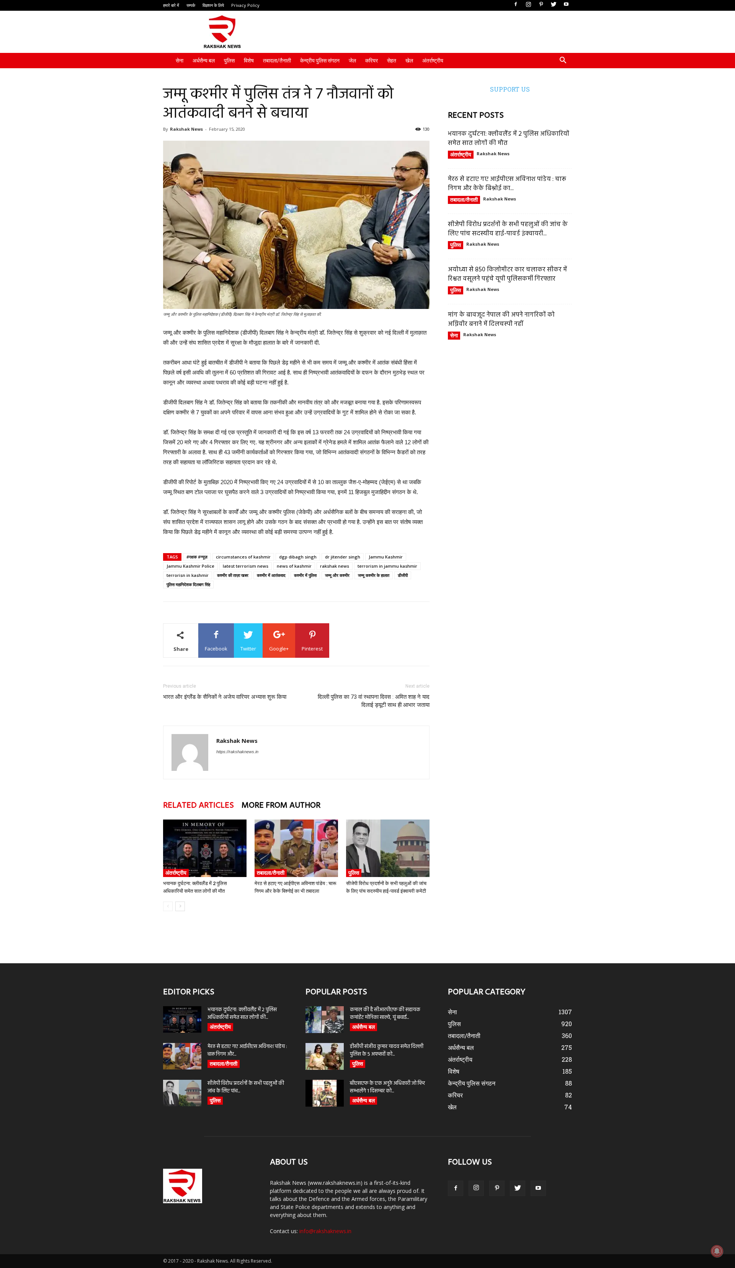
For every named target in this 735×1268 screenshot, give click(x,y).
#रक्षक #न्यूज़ (196, 557)
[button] (563, 61)
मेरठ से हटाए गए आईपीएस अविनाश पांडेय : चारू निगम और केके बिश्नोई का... (507, 184)
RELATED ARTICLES (198, 805)
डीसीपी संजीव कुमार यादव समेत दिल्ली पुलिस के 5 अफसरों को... (386, 1050)
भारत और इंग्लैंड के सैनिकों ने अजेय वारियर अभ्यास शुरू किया (224, 696)
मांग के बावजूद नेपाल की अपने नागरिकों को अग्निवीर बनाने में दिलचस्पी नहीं (501, 319)
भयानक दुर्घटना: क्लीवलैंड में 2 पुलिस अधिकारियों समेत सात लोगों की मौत (508, 138)
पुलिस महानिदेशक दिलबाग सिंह (188, 584)
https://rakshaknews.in (237, 751)
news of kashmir (294, 566)
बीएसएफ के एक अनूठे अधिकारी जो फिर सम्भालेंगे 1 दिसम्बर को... (387, 1087)
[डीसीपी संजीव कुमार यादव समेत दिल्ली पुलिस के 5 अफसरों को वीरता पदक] (324, 1056)
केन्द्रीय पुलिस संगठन (320, 60)
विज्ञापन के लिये (213, 5)
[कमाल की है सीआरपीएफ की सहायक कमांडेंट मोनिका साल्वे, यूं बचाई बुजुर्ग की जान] (324, 1019)
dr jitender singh (342, 557)
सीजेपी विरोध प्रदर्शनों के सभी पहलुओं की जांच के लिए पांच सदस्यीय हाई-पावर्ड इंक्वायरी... (508, 229)
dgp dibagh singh (298, 557)
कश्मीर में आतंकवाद (271, 575)
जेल (352, 60)
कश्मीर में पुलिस (305, 575)
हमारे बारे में (171, 5)
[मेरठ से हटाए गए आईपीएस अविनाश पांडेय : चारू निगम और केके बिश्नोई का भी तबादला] (296, 848)
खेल (409, 60)
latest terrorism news (245, 566)
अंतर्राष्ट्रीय (432, 60)
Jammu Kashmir (386, 557)
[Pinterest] (541, 4)
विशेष (249, 60)
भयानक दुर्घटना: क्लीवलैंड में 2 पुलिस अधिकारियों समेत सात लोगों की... (242, 1013)
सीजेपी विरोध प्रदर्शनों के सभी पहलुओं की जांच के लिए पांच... (245, 1087)
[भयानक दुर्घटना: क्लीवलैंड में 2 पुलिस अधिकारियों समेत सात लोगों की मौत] (205, 848)
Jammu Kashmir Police (190, 566)
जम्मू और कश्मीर (337, 575)
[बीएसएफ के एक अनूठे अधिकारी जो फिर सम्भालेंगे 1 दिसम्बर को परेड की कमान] (324, 1093)
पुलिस (229, 60)
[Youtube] (566, 4)
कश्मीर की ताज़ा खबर (232, 575)
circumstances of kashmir (243, 557)
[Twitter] (553, 4)
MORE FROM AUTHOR (281, 805)
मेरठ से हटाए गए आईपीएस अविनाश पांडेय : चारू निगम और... (247, 1050)
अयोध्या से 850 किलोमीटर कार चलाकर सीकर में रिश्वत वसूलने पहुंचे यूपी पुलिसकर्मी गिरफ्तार (507, 274)
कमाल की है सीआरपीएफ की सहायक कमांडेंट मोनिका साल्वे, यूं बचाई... (385, 1013)
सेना (179, 60)
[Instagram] (528, 4)
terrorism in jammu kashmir (387, 566)
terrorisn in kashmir (188, 575)
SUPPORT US (510, 89)
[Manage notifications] (717, 1251)
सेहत (391, 60)
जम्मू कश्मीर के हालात (373, 575)
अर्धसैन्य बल (204, 60)
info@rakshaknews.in (325, 1231)
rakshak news (334, 566)
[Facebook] (515, 4)
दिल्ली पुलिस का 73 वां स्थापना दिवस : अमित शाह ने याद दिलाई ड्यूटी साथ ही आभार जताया (374, 700)
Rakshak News (186, 129)
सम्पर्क (190, 5)
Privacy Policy (245, 5)
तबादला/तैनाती (277, 60)
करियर (371, 60)
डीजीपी (403, 575)
